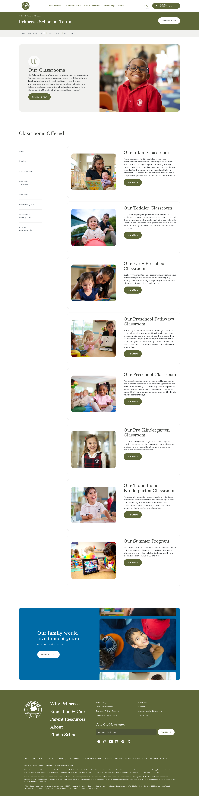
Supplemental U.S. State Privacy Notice (85, 758)
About (56, 726)
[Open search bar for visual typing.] (147, 6)
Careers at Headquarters (107, 715)
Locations (142, 706)
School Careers (70, 33)
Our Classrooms (35, 33)
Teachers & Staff (54, 33)
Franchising (101, 702)
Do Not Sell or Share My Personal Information (153, 758)
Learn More (133, 182)
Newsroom (142, 702)
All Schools (22, 16)
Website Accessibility (57, 758)
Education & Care (68, 711)
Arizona (31, 16)
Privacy (42, 758)
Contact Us (143, 715)
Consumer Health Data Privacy (118, 758)
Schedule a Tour (169, 20)
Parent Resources (67, 719)
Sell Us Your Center (104, 706)
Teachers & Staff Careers (107, 711)
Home (22, 33)
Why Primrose (65, 703)
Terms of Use (29, 758)
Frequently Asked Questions (150, 711)
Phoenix (38, 16)
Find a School (64, 734)
